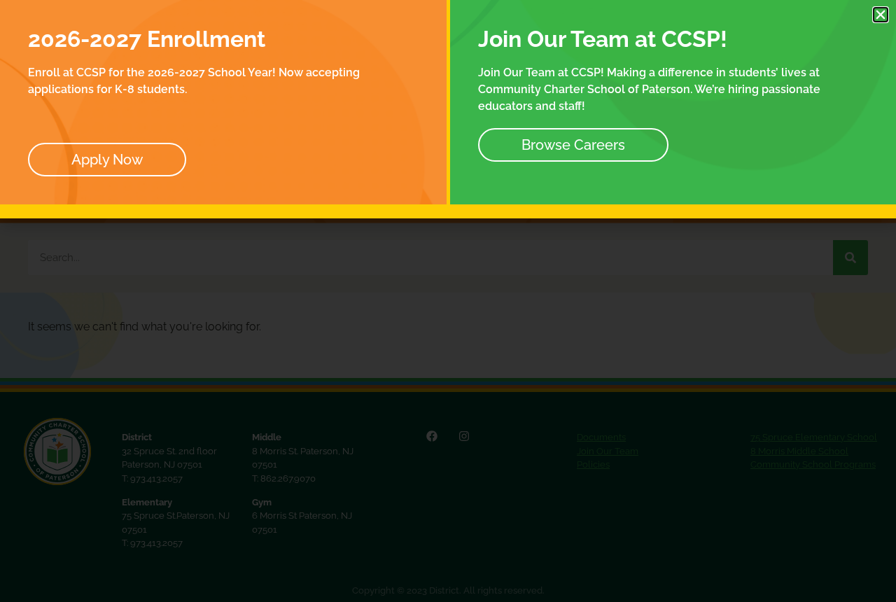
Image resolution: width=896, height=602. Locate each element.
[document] (448, 301)
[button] (880, 14)
